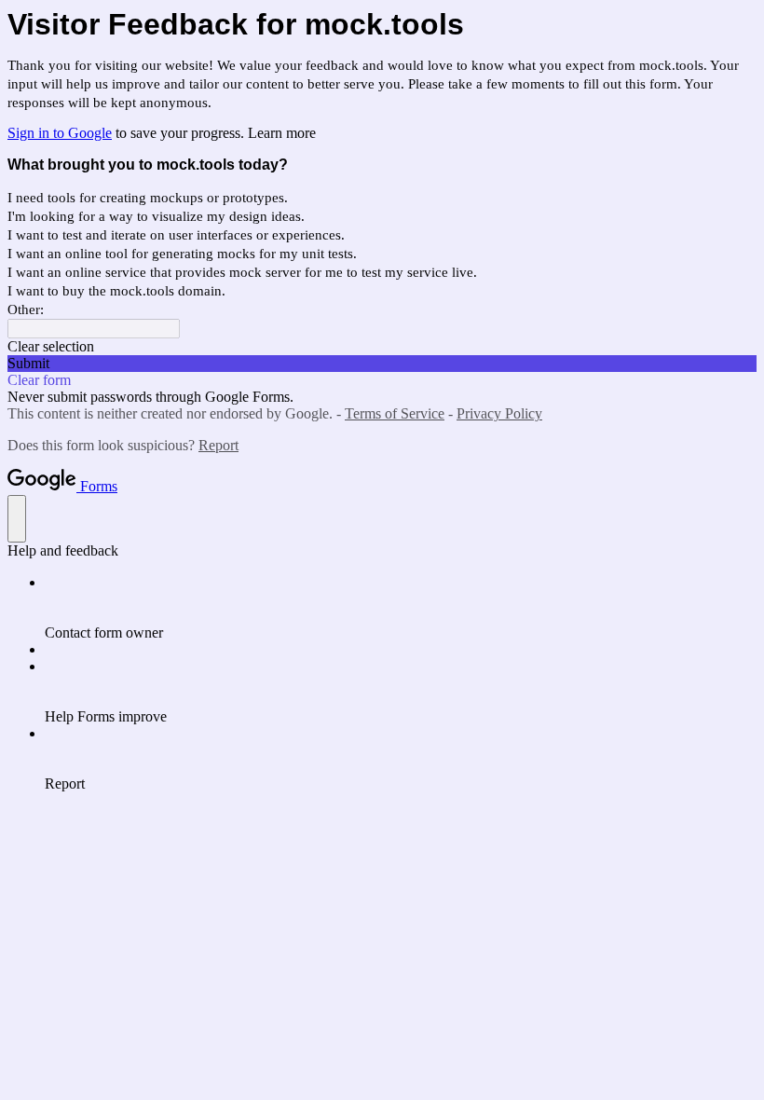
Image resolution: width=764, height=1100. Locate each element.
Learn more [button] (282, 133)
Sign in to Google (59, 133)
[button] (382, 346)
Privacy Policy (499, 413)
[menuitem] (401, 607)
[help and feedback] (16, 519)
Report (218, 445)
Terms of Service (394, 413)
